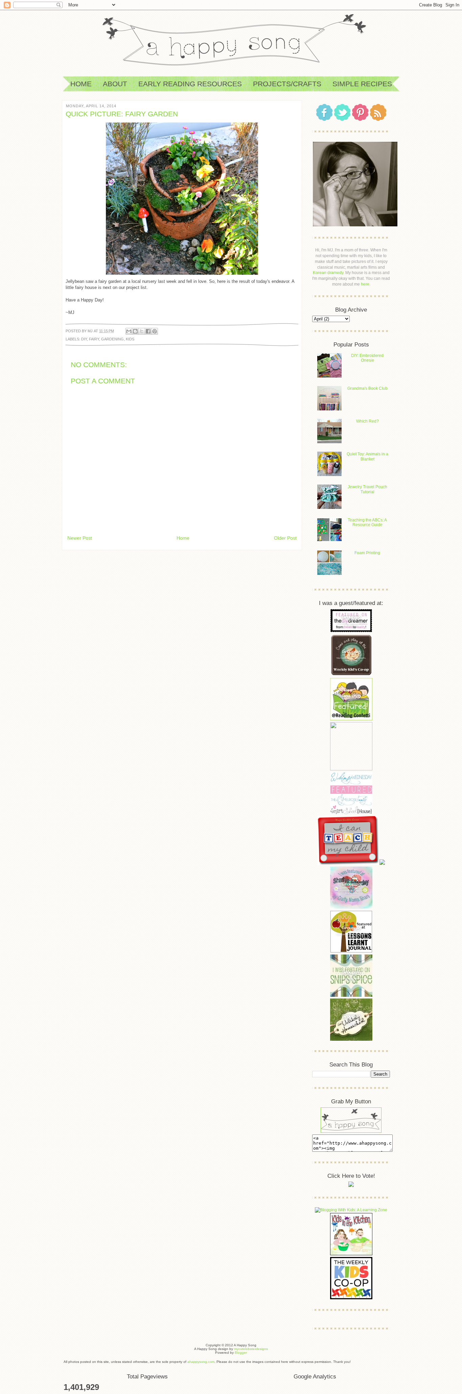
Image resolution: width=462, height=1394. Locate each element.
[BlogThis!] (135, 331)
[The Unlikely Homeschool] (351, 1039)
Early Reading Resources (190, 84)
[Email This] (128, 331)
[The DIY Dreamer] (351, 631)
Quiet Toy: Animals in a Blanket (367, 456)
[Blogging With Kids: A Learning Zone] (351, 1210)
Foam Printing (367, 552)
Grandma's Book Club (367, 388)
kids (130, 339)
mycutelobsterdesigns (251, 1349)
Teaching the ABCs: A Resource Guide (367, 522)
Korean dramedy (328, 272)
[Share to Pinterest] (154, 331)
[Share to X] (141, 331)
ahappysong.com (200, 1362)
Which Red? (367, 421)
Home (81, 84)
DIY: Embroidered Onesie (367, 358)
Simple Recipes (362, 84)
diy (84, 339)
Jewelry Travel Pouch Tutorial (367, 489)
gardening (112, 339)
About (115, 84)
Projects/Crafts (287, 84)
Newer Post (79, 538)
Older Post (285, 538)
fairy (94, 339)
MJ (91, 331)
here (365, 284)
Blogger (241, 1352)
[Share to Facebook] (148, 331)
